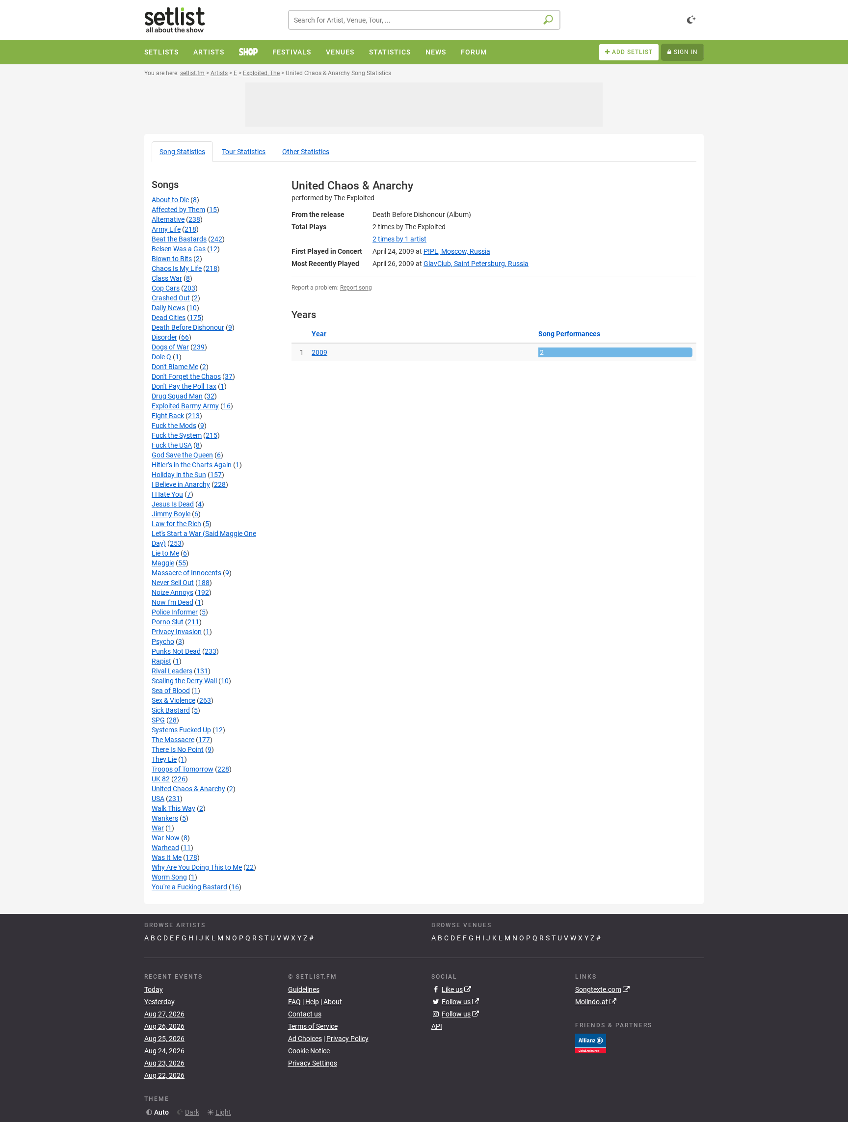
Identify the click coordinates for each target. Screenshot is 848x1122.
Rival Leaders (172, 671)
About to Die (170, 200)
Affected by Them (178, 210)
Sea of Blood (171, 691)
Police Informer (175, 612)
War (158, 828)
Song (182, 152)
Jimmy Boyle (171, 514)
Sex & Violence (173, 700)
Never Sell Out (173, 583)
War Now (166, 838)
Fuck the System (177, 435)
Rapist (161, 661)
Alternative (168, 219)
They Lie (164, 759)
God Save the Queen (182, 455)
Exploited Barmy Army (185, 406)
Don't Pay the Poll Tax (184, 386)
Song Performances (569, 334)
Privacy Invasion (177, 632)
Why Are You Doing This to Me (197, 867)
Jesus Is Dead (173, 504)
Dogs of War (170, 347)
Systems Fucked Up (181, 730)
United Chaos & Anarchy (188, 789)
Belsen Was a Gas (179, 249)
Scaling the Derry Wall (184, 681)
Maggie (163, 563)
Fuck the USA (172, 445)
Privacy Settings (312, 1063)
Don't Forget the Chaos (186, 376)
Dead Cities (169, 317)
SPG (158, 720)
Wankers (165, 818)
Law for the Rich (176, 524)
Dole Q (161, 357)
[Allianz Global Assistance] (590, 1042)
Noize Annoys (172, 592)
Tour (243, 152)
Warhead (165, 848)
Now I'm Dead (172, 602)
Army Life (166, 229)
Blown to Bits (172, 259)
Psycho (163, 641)
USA (158, 798)
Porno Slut (168, 622)
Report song (356, 287)
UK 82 (161, 779)
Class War (167, 278)
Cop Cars (166, 288)
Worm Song (169, 877)
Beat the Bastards (179, 239)
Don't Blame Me (175, 367)
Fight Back (168, 416)
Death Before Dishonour (188, 327)
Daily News (168, 308)
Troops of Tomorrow (182, 769)
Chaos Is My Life (177, 268)
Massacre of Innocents (186, 573)
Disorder (164, 337)
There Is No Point (178, 749)
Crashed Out (171, 298)
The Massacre (173, 740)
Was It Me (167, 857)
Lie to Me (165, 553)
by (399, 239)
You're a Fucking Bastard (189, 887)
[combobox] (424, 20)
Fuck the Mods (174, 425)
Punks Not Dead (176, 651)
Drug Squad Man (177, 396)
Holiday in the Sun (179, 475)
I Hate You (167, 494)
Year (319, 334)
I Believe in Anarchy (181, 484)
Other (305, 152)
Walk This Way (173, 808)
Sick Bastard (171, 710)
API (436, 1026)
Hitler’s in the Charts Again (192, 465)
